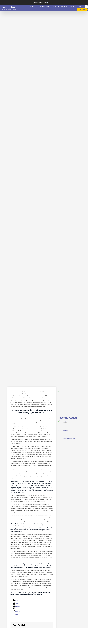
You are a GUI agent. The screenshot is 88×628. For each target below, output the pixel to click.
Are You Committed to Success (69, 438)
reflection (40, 418)
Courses (54, 6)
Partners (64, 6)
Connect (80, 6)
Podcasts (72, 6)
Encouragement (45, 6)
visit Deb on (40, 2)
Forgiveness (65, 430)
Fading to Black (66, 421)
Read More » (65, 422)
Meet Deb (32, 6)
